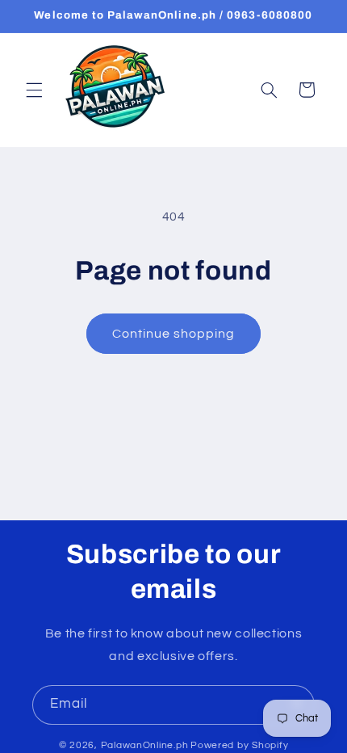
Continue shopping (174, 333)
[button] (33, 89)
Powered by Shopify (239, 745)
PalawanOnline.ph (145, 745)
